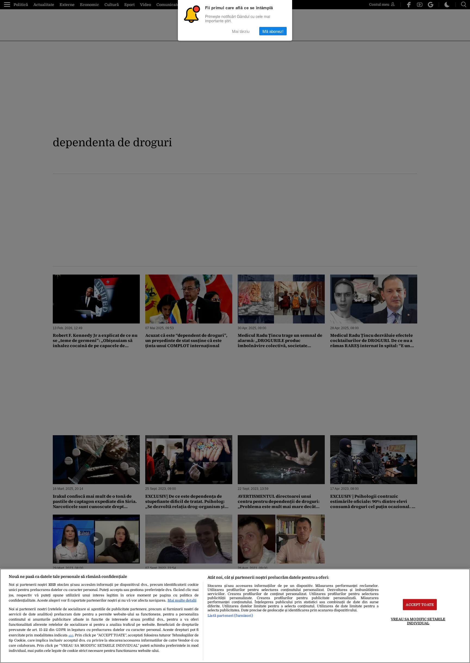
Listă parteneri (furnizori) (230, 616)
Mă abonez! (272, 31)
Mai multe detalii (182, 600)
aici (71, 635)
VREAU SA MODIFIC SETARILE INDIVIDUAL (418, 621)
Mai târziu (240, 31)
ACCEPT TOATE (420, 604)
